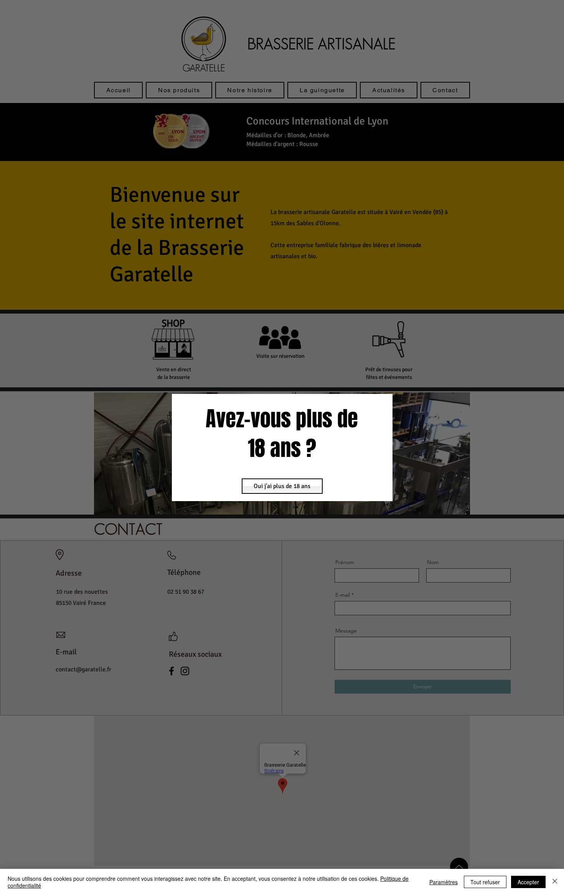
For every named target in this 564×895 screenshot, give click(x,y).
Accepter (528, 882)
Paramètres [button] (443, 882)
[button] (282, 486)
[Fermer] (554, 882)
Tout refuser (485, 882)
